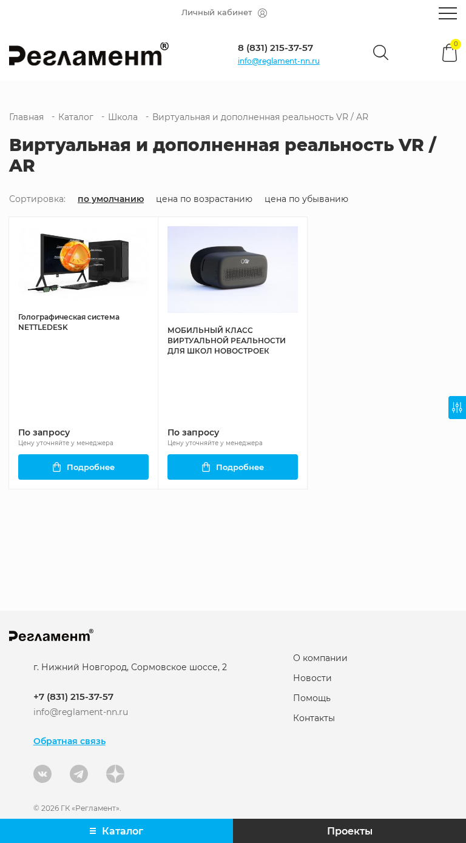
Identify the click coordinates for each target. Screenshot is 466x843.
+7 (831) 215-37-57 (73, 696)
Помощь (312, 698)
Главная (26, 117)
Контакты (314, 718)
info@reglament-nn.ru (279, 60)
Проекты (350, 831)
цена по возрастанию (204, 199)
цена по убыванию (306, 199)
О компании (320, 658)
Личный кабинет (216, 12)
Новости (312, 678)
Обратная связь (69, 741)
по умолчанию (111, 199)
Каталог (75, 117)
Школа (123, 117)
